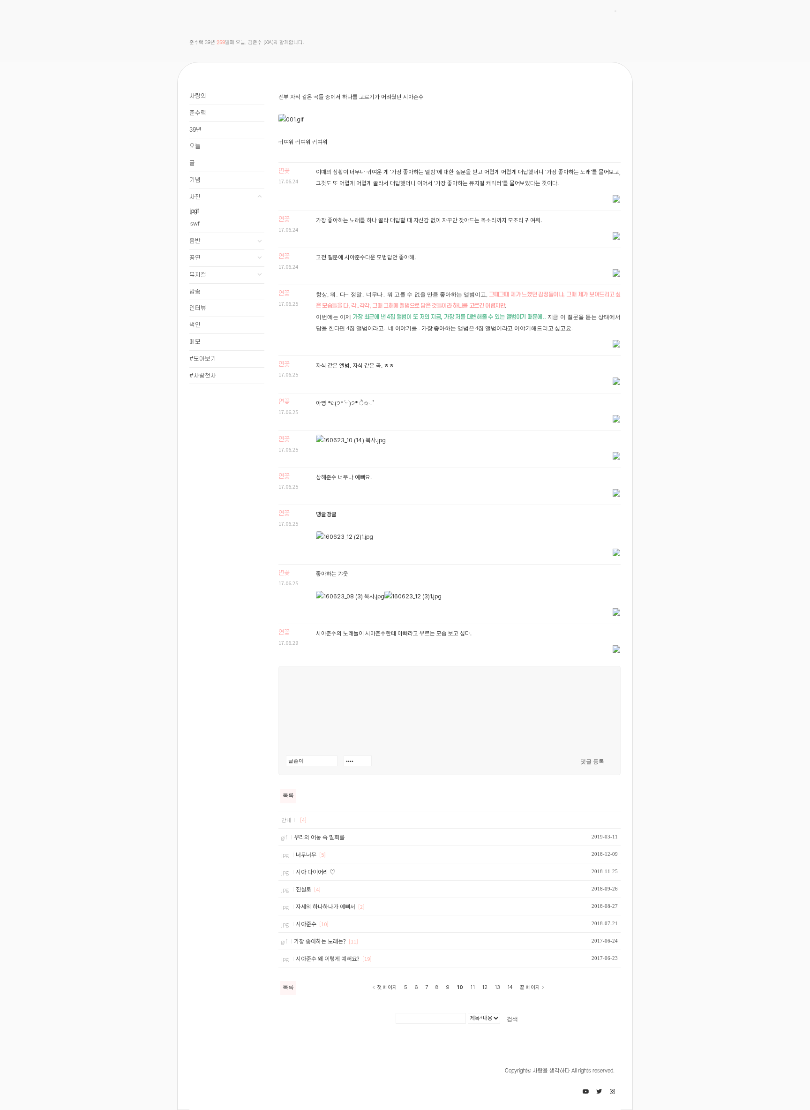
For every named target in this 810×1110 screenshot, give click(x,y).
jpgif (194, 211)
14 (510, 987)
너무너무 (307, 854)
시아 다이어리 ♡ (315, 872)
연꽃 (283, 170)
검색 (512, 1019)
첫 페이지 (387, 987)
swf (194, 224)
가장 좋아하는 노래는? (320, 941)
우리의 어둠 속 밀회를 (319, 837)
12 (485, 987)
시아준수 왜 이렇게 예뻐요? (328, 958)
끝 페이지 (530, 987)
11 (472, 987)
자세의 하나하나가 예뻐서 (326, 906)
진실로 (304, 889)
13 (497, 987)
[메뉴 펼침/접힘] (259, 197)
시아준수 (307, 924)
